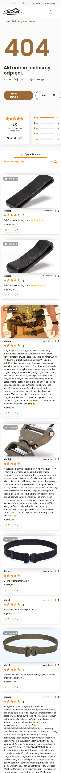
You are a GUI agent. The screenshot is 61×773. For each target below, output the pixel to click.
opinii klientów (15, 129)
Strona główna (14, 95)
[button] (21, 154)
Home (7, 21)
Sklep (44, 95)
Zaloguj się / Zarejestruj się (42, 3)
